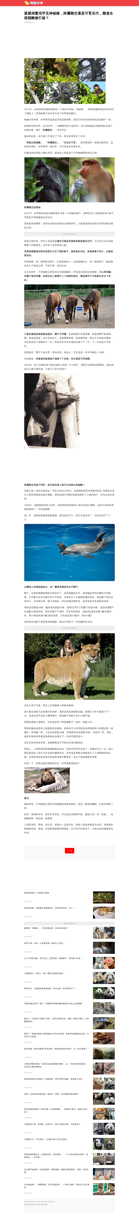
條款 (39, 1204)
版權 (45, 1204)
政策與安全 (33, 1204)
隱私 (42, 1204)
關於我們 (27, 1204)
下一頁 (69, 851)
